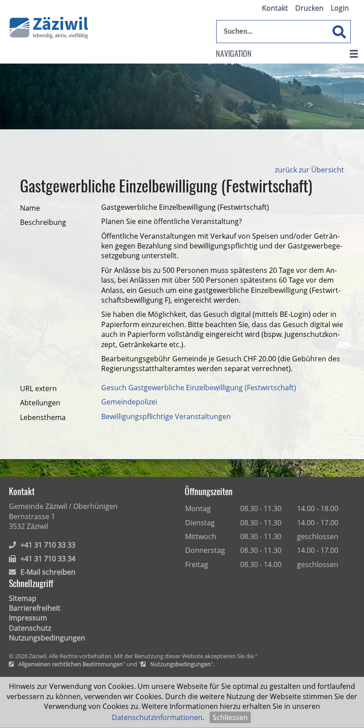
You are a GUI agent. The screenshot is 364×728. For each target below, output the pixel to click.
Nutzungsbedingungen (47, 638)
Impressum (28, 618)
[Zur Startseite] (49, 28)
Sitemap (22, 598)
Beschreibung (43, 222)
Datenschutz (30, 628)
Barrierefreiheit (34, 608)
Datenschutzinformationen (157, 717)
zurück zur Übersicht (309, 170)
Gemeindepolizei (129, 402)
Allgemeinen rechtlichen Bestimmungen (70, 664)
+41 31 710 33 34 (47, 558)
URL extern (38, 388)
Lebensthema (43, 417)
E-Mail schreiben (47, 572)
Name (30, 208)
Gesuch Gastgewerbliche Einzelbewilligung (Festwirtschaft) (198, 387)
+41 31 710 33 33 (47, 544)
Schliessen (230, 717)
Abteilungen (40, 403)
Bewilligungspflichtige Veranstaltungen (166, 416)
